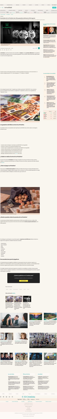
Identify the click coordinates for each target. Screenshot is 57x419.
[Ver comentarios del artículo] (10, 49)
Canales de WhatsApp (15, 401)
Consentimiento (28, 409)
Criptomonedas (40, 10)
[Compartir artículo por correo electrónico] (8, 49)
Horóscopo (53, 393)
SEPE (23, 393)
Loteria (12, 14)
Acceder (54, 7)
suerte (28, 289)
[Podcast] (33, 399)
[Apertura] (20, 399)
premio (16, 153)
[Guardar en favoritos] (39, 48)
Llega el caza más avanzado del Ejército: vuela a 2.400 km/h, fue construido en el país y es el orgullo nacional (49, 41)
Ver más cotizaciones (54, 12)
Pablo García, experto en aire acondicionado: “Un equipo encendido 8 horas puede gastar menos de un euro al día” (51, 98)
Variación (50, 111)
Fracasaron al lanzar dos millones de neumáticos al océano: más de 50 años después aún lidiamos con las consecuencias (49, 56)
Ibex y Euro (20, 10)
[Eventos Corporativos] (25, 399)
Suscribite (23, 401)
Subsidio (46, 393)
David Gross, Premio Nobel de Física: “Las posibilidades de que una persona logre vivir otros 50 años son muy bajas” (49, 36)
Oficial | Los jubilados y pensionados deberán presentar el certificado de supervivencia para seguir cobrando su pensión (49, 51)
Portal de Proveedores (39, 401)
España (11, 289)
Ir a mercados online (2, 12)
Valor (55, 111)
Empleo (17, 393)
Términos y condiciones (28, 406)
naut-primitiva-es (15, 289)
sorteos (25, 289)
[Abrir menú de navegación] (1, 7)
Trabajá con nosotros (48, 401)
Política (26, 10)
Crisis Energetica (37, 393)
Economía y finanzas (12, 10)
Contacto (7, 401)
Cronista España (2, 14)
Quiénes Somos (30, 401)
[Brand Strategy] (28, 399)
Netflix (3, 393)
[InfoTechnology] (37, 399)
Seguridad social (54, 10)
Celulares (10, 393)
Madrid (2, 162)
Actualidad (33, 10)
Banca (47, 10)
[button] (55, 355)
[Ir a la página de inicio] (3, 7)
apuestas (21, 289)
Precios (30, 393)
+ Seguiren (34, 48)
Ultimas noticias (2, 10)
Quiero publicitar (24, 280)
